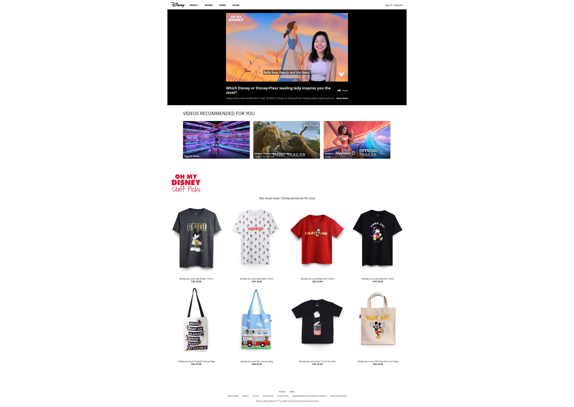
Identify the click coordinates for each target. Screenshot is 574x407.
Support (245, 396)
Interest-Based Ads (339, 396)
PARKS (291, 391)
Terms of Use (268, 396)
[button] (396, 5)
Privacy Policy (282, 396)
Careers (255, 396)
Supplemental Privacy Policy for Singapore (309, 396)
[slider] (287, 73)
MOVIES (282, 391)
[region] (287, 47)
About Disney (233, 396)
